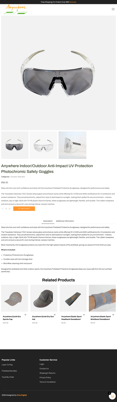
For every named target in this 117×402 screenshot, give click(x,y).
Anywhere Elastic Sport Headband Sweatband (71, 318)
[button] (113, 9)
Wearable (21, 177)
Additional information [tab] (65, 221)
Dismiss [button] (73, 2)
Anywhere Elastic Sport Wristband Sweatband (101, 318)
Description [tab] (48, 221)
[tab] (47, 221)
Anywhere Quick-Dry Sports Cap (12, 318)
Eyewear (14, 177)
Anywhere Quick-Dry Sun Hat (43, 318)
